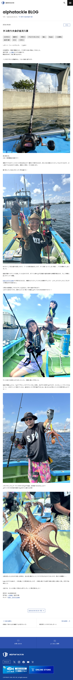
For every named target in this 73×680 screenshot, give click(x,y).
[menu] (70, 3)
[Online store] (33, 661)
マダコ (21, 40)
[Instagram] (19, 661)
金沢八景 (7, 40)
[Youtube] (28, 661)
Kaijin (51, 37)
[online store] (41, 669)
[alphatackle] (36, 654)
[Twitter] (14, 661)
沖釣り (23, 37)
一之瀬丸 (59, 37)
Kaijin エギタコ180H (8, 280)
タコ (66, 25)
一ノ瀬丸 (11, 52)
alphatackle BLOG (12, 17)
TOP (4, 17)
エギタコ (7, 37)
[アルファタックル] (8, 2)
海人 (44, 37)
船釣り (15, 37)
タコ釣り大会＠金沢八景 (26, 17)
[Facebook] (23, 661)
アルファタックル (33, 37)
